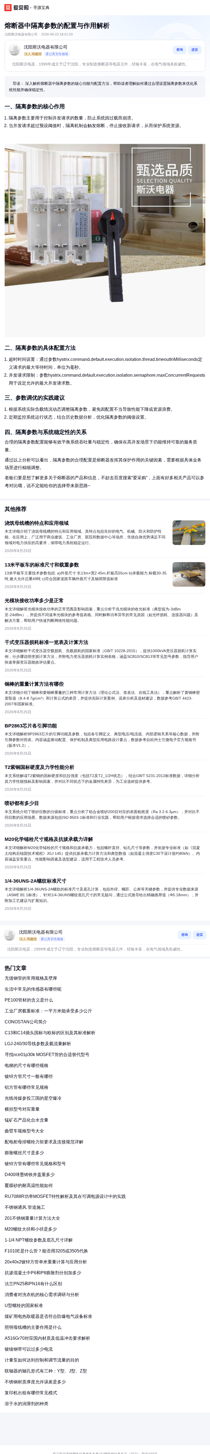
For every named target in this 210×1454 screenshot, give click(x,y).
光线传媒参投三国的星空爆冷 (33, 1098)
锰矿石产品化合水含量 (26, 1120)
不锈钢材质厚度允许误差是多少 (35, 1382)
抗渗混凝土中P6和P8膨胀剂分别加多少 (43, 1272)
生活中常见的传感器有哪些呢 (33, 989)
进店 (194, 50)
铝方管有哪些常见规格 (26, 1087)
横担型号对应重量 (22, 1109)
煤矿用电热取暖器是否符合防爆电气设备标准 (48, 1316)
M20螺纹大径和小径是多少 (31, 1229)
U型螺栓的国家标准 (24, 1305)
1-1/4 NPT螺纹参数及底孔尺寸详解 (39, 1240)
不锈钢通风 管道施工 (25, 1207)
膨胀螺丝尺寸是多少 (24, 1152)
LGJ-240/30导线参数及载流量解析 (38, 1043)
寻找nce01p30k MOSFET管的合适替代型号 (47, 1054)
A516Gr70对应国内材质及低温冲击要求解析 (47, 1338)
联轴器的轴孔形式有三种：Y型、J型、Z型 (46, 1371)
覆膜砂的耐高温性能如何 (29, 1185)
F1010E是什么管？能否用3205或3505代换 (46, 1251)
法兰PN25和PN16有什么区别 (33, 1283)
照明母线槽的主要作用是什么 (33, 1327)
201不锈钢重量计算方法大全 (32, 1218)
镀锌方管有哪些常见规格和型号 (35, 1163)
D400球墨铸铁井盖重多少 (30, 1174)
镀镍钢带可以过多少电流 (29, 1349)
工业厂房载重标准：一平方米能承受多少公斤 (48, 1011)
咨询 (179, 50)
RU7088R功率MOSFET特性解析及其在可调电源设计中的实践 (65, 1196)
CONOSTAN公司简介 (26, 1022)
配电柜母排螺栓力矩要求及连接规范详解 (44, 1142)
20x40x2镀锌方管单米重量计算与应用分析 (46, 1262)
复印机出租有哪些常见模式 (31, 1392)
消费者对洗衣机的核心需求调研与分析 (42, 1294)
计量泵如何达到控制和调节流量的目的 (42, 1360)
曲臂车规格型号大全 (24, 1131)
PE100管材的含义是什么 (29, 1000)
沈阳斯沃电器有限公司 (46, 47)
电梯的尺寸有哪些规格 (26, 1065)
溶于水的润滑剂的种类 (26, 1403)
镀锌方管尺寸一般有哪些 (29, 1076)
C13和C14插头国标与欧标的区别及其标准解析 (50, 1032)
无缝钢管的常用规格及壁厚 (31, 978)
